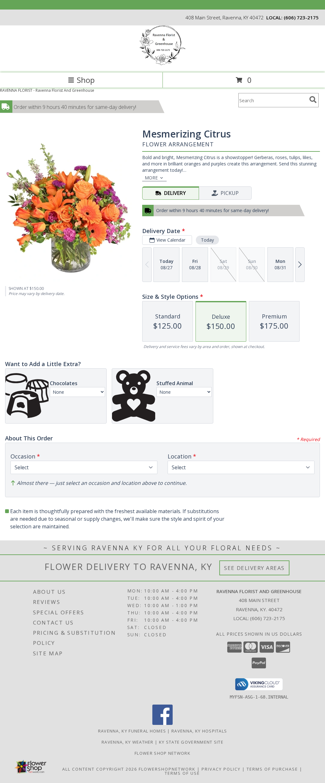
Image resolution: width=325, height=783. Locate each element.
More (151, 178)
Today (207, 240)
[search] (313, 100)
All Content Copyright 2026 (99, 769)
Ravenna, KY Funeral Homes (132, 731)
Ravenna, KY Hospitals (199, 731)
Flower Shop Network (162, 753)
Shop (86, 80)
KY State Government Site (191, 742)
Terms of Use (182, 773)
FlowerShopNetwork (167, 769)
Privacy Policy (221, 769)
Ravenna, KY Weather (128, 742)
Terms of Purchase (272, 769)
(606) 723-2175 (301, 17)
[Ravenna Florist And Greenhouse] (162, 63)
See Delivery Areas (254, 568)
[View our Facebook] (162, 723)
